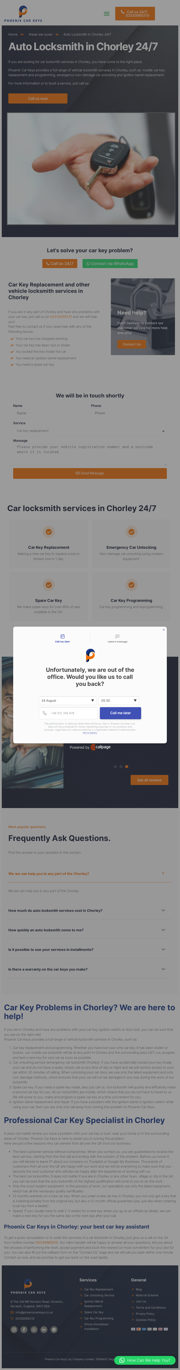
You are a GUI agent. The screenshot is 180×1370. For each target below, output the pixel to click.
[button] (145, 1360)
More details (90, 733)
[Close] (164, 630)
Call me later (120, 713)
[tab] (62, 639)
